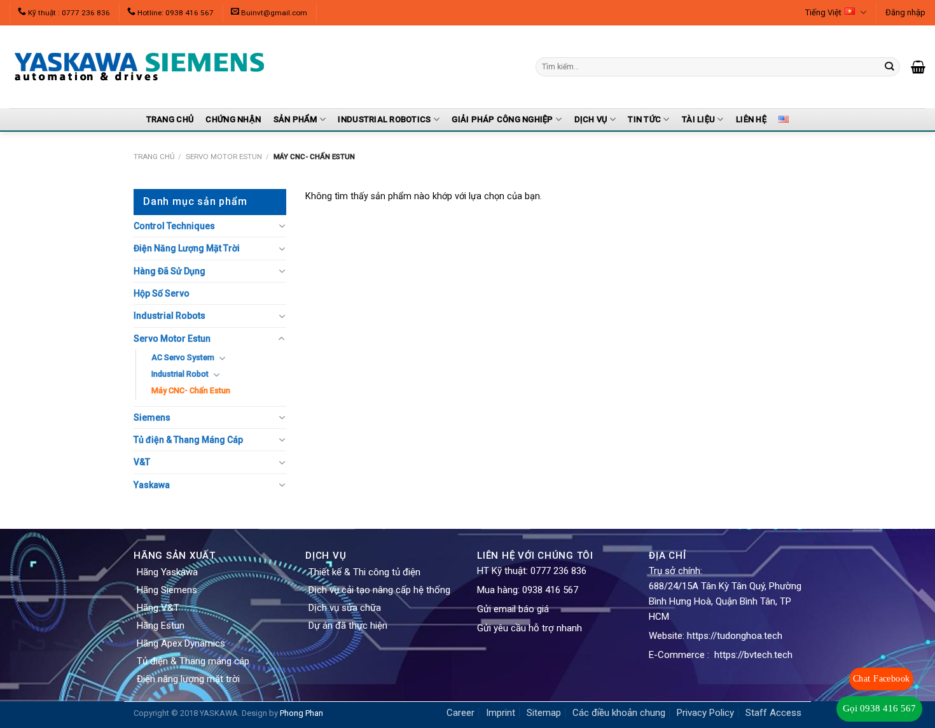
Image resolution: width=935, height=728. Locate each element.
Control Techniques (174, 226)
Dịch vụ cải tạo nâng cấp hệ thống (379, 590)
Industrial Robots (169, 316)
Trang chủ (154, 156)
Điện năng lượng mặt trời (188, 679)
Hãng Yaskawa (167, 572)
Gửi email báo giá (513, 609)
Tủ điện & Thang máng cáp (193, 661)
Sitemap (544, 712)
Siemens (152, 417)
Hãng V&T (158, 607)
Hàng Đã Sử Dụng (169, 271)
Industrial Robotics (384, 119)
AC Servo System (182, 357)
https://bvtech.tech (753, 655)
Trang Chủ (169, 119)
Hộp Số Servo (162, 293)
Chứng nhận (233, 119)
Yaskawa (152, 485)
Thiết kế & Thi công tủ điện (364, 572)
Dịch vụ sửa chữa (344, 607)
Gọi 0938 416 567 (879, 708)
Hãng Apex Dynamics (181, 643)
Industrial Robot (180, 374)
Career (460, 712)
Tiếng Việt (823, 12)
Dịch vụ (590, 119)
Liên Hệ (751, 119)
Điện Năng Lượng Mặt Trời (187, 248)
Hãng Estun (160, 625)
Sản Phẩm (295, 119)
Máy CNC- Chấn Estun (190, 390)
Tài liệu (698, 119)
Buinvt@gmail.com (274, 12)
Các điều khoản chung (618, 712)
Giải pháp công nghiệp (502, 119)
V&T (142, 462)
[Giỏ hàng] (918, 67)
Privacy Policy (705, 712)
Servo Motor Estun (224, 156)
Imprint (500, 712)
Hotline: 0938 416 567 (175, 12)
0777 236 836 (558, 571)
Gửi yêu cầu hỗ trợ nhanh (529, 628)
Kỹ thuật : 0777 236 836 (69, 12)
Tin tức (644, 119)
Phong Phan (301, 713)
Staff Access (773, 712)
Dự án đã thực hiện (347, 625)
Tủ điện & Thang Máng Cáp (188, 440)
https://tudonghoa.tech (734, 635)
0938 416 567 (550, 590)
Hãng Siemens (167, 590)
